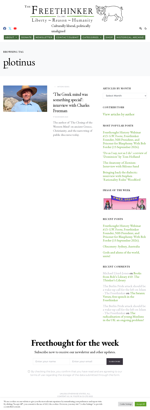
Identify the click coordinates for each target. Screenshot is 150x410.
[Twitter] (9, 28)
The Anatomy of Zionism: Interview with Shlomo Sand (121, 164)
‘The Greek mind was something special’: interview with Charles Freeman (71, 102)
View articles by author (118, 114)
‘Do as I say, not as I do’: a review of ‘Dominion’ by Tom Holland (125, 155)
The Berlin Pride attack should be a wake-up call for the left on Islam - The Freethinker (124, 289)
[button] (145, 28)
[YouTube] (15, 28)
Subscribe (114, 362)
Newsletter (44, 37)
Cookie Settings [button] (126, 404)
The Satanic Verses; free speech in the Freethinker (124, 296)
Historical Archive (130, 37)
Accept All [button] (141, 404)
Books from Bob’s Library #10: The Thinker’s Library (122, 276)
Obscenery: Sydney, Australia (121, 246)
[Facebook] (4, 28)
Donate (26, 37)
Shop (109, 37)
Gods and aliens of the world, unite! (121, 254)
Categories (91, 37)
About (9, 37)
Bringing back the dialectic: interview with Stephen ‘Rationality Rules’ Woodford (121, 176)
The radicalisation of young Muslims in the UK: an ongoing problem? (123, 316)
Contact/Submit (67, 37)
